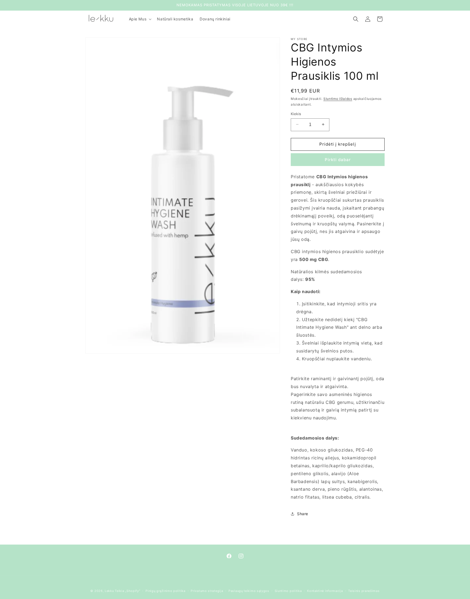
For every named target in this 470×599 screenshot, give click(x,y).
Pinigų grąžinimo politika (165, 591)
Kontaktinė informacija (325, 591)
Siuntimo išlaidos (337, 99)
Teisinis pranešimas (363, 591)
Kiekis (296, 113)
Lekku (109, 591)
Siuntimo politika (288, 591)
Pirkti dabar (338, 159)
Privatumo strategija (207, 591)
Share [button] (302, 513)
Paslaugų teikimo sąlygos (248, 591)
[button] (140, 19)
